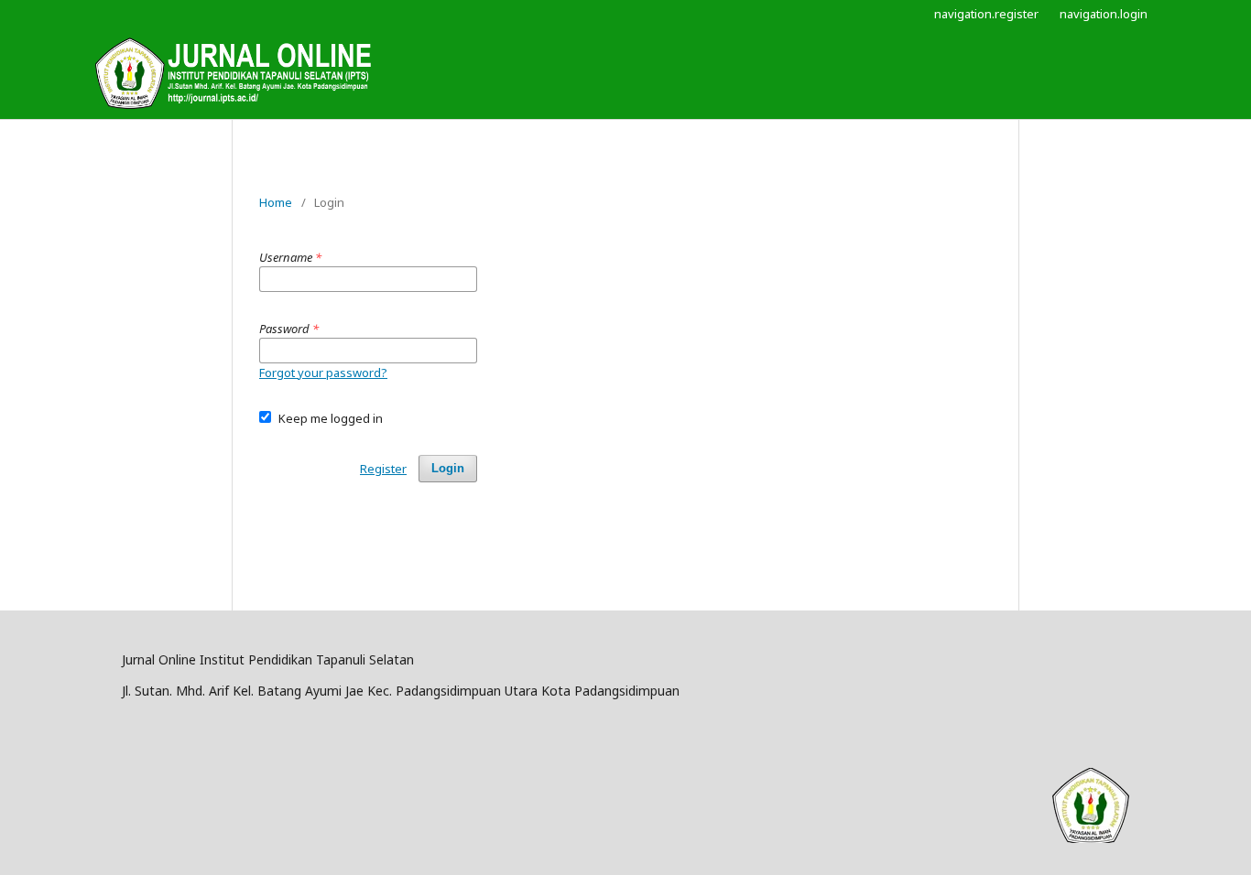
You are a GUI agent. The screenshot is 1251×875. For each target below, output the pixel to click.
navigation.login (1104, 13)
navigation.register (986, 13)
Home (275, 202)
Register (383, 468)
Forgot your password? (323, 372)
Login (447, 468)
